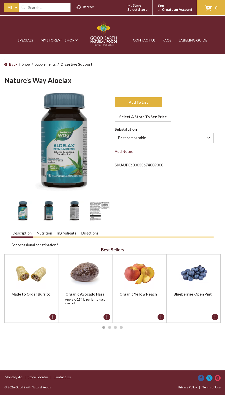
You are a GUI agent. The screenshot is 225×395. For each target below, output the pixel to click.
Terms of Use (211, 387)
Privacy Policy (187, 387)
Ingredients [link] (66, 233)
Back (12, 64)
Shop (26, 64)
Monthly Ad (13, 377)
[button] (22, 211)
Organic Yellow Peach (138, 294)
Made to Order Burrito (31, 294)
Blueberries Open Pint (193, 294)
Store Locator (38, 377)
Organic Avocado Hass (84, 294)
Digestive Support (77, 64)
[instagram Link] (218, 378)
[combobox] (11, 7)
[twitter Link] (209, 378)
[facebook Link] (201, 378)
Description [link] (22, 233)
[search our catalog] (23, 7)
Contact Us (62, 377)
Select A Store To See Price (143, 116)
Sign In (162, 5)
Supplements (45, 64)
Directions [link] (89, 233)
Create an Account (177, 9)
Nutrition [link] (44, 233)
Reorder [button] (88, 7)
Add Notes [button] (124, 151)
